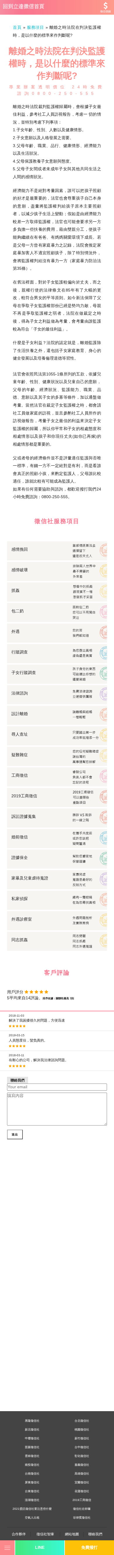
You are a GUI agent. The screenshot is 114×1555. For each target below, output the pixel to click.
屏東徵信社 (32, 1482)
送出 (15, 1134)
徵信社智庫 (45, 1534)
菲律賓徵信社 (82, 1517)
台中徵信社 (82, 1447)
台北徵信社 (82, 1420)
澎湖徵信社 (32, 1500)
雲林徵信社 (32, 1456)
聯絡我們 (95, 1534)
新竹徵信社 (82, 1438)
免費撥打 (89, 1547)
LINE (39, 1547)
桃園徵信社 (82, 1429)
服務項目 (35, 27)
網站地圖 (72, 1534)
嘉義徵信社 (82, 1464)
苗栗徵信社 (32, 1447)
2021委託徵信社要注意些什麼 (32, 1508)
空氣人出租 (32, 1517)
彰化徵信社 (82, 1456)
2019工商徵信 (81, 1500)
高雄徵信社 (82, 1473)
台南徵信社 (32, 1473)
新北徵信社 (32, 1429)
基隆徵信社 (32, 1420)
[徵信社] (57, 7)
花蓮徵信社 (82, 1491)
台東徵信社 (32, 1491)
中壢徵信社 (32, 1438)
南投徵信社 (32, 1464)
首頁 (17, 27)
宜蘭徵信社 (82, 1482)
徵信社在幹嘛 (82, 1508)
